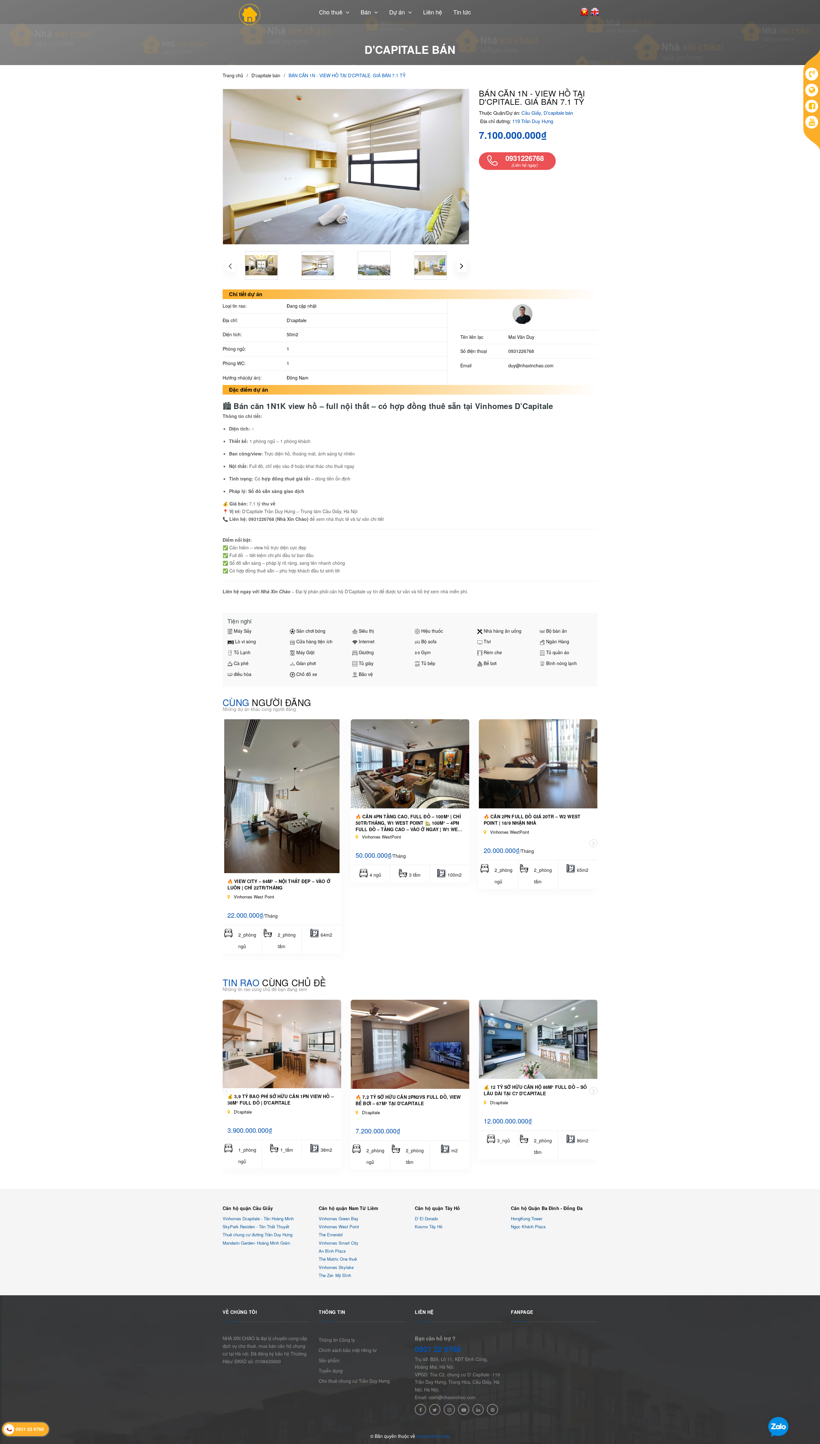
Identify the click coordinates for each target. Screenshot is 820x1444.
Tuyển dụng (331, 1370)
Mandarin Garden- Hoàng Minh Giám (256, 1243)
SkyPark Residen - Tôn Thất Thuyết (256, 1226)
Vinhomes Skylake (336, 1267)
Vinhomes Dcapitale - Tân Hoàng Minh (258, 1218)
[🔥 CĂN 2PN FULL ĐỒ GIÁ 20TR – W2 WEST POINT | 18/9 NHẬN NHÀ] (538, 763)
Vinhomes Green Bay (338, 1218)
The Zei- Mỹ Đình (335, 1275)
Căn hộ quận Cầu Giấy (248, 1208)
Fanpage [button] (522, 1312)
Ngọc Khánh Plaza (528, 1226)
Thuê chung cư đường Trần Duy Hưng (257, 1235)
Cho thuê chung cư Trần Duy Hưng (354, 1381)
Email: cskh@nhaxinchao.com (445, 1397)
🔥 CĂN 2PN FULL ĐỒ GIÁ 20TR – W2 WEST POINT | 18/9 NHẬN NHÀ (532, 819)
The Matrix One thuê (338, 1259)
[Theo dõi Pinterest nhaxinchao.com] (492, 1409)
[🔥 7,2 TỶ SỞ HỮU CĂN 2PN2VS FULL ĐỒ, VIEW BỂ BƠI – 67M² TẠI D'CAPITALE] (410, 1044)
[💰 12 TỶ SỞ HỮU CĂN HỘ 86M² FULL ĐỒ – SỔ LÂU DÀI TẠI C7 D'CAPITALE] (538, 1039)
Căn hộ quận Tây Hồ (437, 1208)
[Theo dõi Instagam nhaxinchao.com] (449, 1409)
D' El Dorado (426, 1218)
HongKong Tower (526, 1218)
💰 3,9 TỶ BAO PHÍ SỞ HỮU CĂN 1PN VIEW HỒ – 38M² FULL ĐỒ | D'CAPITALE (280, 1099)
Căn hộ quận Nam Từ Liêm (348, 1208)
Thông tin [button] (332, 1312)
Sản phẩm (329, 1360)
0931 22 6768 (438, 1348)
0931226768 (521, 351)
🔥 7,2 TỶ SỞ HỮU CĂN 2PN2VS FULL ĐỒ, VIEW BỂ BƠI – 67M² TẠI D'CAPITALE (408, 1100)
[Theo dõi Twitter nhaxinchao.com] (434, 1409)
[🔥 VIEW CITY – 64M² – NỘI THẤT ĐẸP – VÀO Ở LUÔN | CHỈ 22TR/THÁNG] (282, 796)
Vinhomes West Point (339, 1226)
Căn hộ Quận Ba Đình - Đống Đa (547, 1208)
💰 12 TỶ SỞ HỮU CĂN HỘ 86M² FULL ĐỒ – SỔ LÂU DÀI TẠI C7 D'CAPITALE (535, 1090)
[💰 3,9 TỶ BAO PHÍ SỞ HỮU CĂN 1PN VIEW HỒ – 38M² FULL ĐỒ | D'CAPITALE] (282, 1044)
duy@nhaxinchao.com (531, 365)
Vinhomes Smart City (338, 1243)
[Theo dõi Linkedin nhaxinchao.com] (478, 1409)
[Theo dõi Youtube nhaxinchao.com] (463, 1409)
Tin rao (274, 982)
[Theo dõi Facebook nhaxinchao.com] (420, 1409)
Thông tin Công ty (337, 1340)
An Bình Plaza (332, 1251)
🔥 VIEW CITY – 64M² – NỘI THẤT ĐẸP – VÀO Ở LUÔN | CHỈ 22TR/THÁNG (278, 884)
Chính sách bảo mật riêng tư (348, 1350)
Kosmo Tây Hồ (428, 1226)
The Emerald (330, 1235)
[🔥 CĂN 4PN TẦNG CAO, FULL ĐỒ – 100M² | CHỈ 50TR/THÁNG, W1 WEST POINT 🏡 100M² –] (410, 763)
